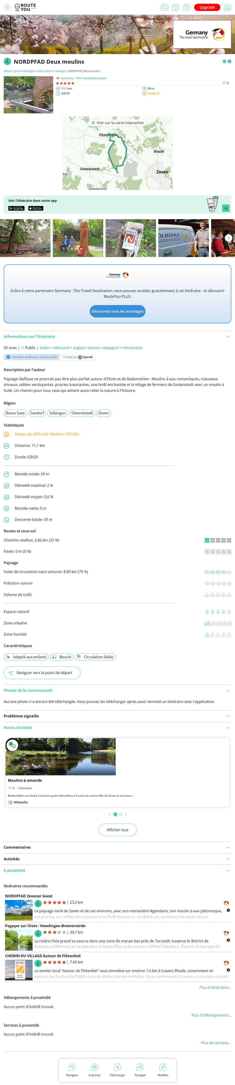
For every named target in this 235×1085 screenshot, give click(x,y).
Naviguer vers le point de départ (44, 672)
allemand (61, 347)
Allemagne (28, 71)
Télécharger (117, 1075)
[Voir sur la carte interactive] (117, 186)
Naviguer (72, 1075)
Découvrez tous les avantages (118, 311)
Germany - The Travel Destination (83, 78)
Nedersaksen (45, 71)
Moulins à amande (25, 780)
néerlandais (132, 347)
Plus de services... (216, 1042)
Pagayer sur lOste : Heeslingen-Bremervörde (45, 925)
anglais (79, 347)
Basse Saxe (15, 412)
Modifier (163, 1075)
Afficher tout (118, 829)
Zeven (103, 412)
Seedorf (37, 412)
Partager (140, 1075)
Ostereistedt (82, 412)
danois (94, 347)
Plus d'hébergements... (211, 1015)
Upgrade (207, 7)
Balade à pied (12, 71)
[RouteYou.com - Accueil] (25, 7)
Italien (45, 347)
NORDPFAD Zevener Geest (29, 896)
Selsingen (60, 71)
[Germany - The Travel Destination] (202, 41)
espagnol (111, 347)
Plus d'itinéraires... (215, 987)
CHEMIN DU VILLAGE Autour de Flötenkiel (43, 955)
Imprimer (95, 1075)
